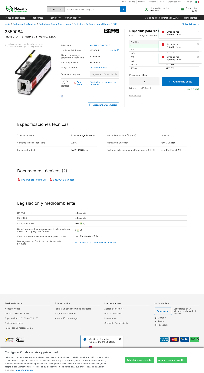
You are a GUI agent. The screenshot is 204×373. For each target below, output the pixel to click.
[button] (16, 17)
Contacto (152, 2)
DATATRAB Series (98, 67)
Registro (166, 8)
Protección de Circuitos (24, 24)
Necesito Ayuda (12, 308)
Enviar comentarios (14, 323)
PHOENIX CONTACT (100, 45)
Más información (24, 370)
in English (188, 2)
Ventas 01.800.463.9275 (17, 313)
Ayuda (162, 2)
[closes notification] (198, 19)
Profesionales (110, 318)
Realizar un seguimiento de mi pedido (73, 308)
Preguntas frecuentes (65, 313)
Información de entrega (66, 318)
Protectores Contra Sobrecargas (55, 24)
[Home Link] (16, 9)
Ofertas (141, 2)
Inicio (7, 24)
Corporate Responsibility (116, 323)
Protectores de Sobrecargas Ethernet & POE (95, 24)
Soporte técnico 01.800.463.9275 (21, 318)
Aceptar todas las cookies (171, 360)
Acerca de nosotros (114, 308)
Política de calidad (113, 313)
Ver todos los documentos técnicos (103, 83)
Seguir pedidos (174, 2)
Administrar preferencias (139, 360)
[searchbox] (92, 9)
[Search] (123, 9)
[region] (102, 360)
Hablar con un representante (19, 328)
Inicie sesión (155, 8)
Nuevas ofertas (128, 2)
